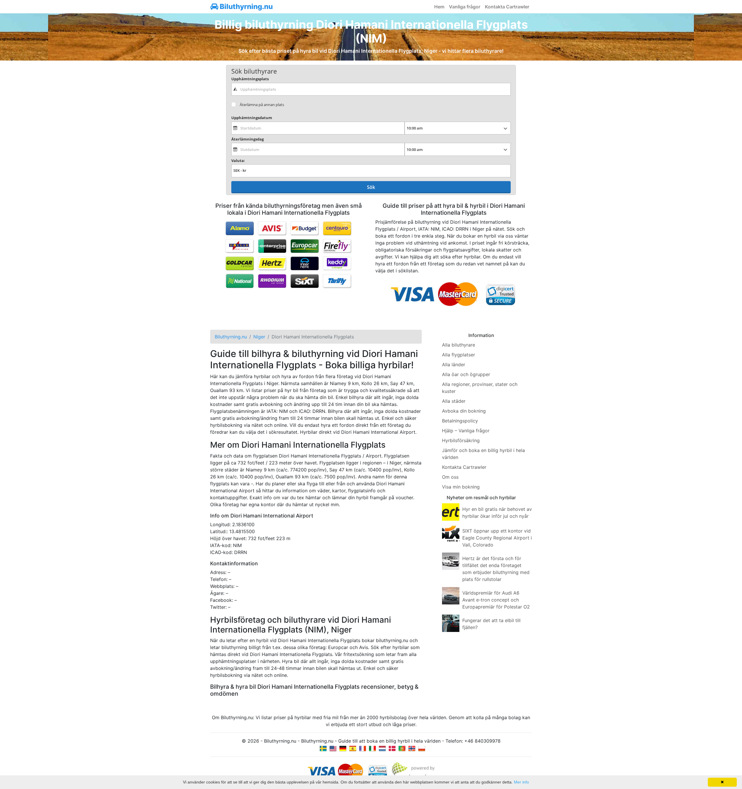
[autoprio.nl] (382, 748)
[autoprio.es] (352, 748)
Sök (371, 187)
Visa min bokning (461, 487)
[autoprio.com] (333, 748)
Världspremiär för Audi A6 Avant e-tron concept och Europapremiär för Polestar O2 (496, 600)
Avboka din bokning (464, 411)
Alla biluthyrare (458, 345)
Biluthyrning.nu (245, 6)
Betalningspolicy (460, 421)
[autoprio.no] (411, 748)
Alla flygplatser (458, 355)
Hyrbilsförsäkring (461, 440)
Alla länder (453, 364)
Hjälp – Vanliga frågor (466, 430)
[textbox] (371, 89)
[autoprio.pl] (421, 748)
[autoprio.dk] (392, 748)
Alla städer (453, 401)
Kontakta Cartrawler (507, 7)
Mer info (521, 782)
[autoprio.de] (342, 748)
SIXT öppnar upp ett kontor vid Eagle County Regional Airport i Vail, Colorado (497, 538)
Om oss (450, 477)
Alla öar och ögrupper (466, 374)
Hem (439, 7)
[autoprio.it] (372, 748)
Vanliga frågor (464, 7)
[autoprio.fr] (362, 748)
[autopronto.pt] (402, 748)
